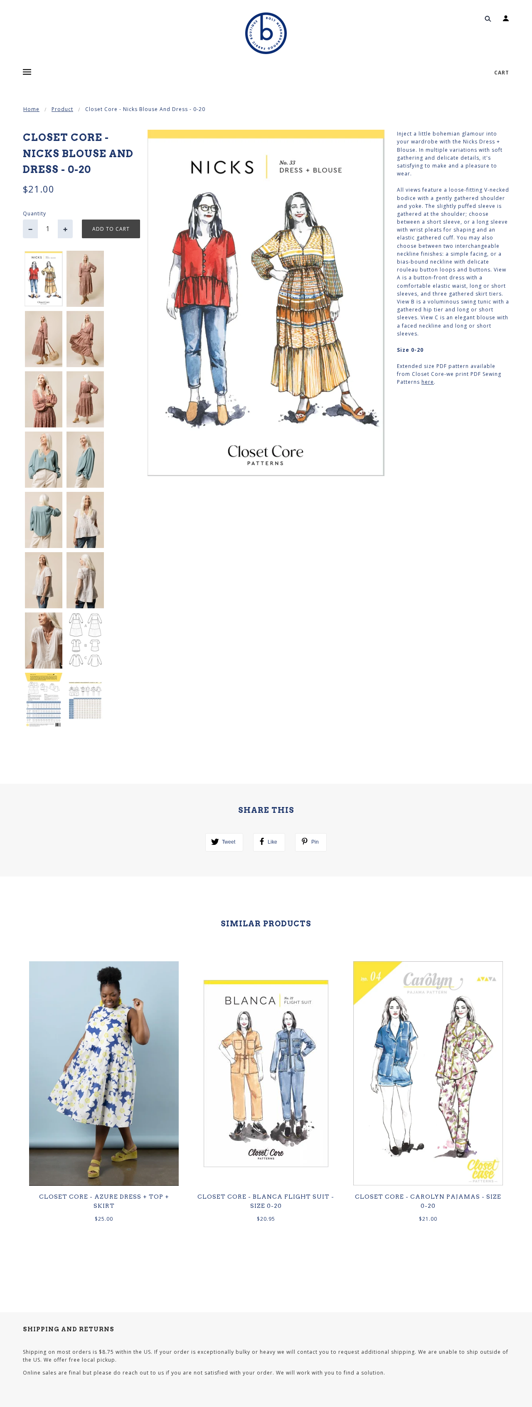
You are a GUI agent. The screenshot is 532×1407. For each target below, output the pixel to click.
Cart (501, 72)
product (62, 109)
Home (31, 109)
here (427, 381)
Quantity (34, 213)
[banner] (266, 33)
